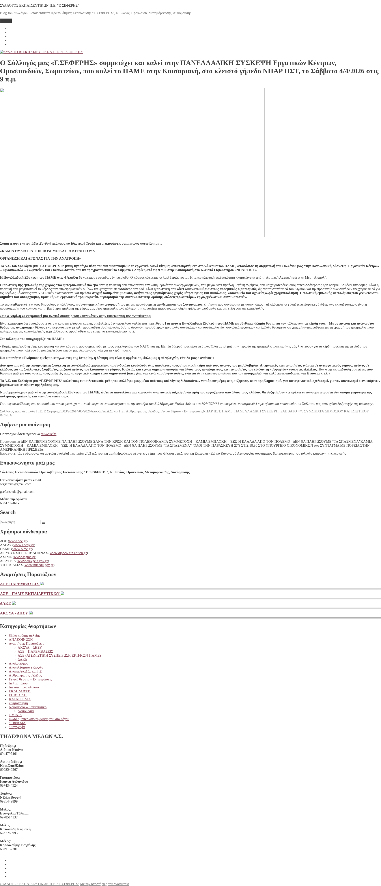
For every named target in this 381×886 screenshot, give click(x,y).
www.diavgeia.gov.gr (33, 561)
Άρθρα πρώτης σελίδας (142, 411)
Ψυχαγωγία (17, 727)
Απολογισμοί (18, 663)
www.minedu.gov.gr (39, 565)
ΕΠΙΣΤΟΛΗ (18, 695)
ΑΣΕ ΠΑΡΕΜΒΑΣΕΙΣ (20, 584)
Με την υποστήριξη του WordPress (104, 884)
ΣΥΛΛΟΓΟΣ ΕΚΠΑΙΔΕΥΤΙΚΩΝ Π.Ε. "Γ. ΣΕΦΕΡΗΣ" (39, 5)
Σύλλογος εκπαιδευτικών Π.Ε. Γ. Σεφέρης (29, 411)
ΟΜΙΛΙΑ (15, 715)
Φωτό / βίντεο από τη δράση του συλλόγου (39, 719)
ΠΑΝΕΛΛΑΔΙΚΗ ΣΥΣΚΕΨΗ (256, 411)
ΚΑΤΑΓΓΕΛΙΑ (20, 699)
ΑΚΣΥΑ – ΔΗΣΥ (30, 647)
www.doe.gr (17, 541)
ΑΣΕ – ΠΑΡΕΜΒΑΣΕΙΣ (35, 651)
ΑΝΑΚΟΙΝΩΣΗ (21, 639)
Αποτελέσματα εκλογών (26, 667)
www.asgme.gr (24, 557)
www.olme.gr (22, 549)
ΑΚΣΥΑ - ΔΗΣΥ (14, 613)
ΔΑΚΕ (6, 603)
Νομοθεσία (26, 711)
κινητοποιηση (18, 703)
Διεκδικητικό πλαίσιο (24, 687)
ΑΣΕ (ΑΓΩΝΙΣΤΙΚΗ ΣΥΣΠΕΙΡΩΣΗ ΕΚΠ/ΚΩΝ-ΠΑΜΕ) (59, 655)
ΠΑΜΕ (227, 411)
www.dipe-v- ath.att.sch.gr (68, 553)
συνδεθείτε (48, 434)
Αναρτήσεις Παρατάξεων (26, 643)
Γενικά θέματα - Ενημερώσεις (182, 411)
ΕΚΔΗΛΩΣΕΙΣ (20, 691)
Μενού (6, 21)
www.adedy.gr (23, 545)
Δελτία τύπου (18, 683)
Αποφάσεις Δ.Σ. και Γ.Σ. (107, 411)
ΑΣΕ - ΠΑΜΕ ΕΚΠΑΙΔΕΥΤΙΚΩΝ (30, 593)
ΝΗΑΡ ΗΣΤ (211, 411)
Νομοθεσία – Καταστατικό (28, 707)
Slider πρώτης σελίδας (24, 635)
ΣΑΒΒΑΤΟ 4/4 (291, 411)
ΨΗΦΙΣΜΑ (17, 723)
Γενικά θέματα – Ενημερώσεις (30, 679)
